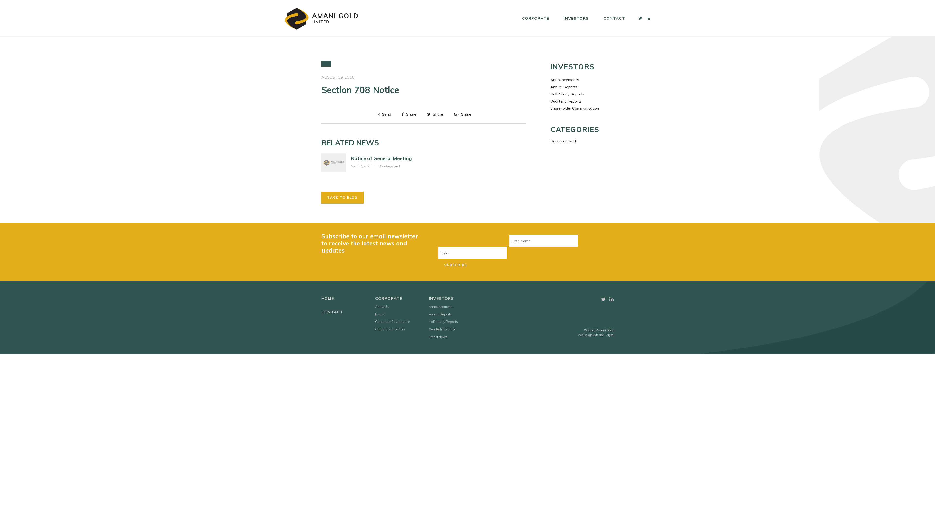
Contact (614, 18)
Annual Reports (564, 87)
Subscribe (455, 265)
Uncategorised (389, 166)
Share (410, 114)
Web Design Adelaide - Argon (596, 335)
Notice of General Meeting (381, 158)
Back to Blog (342, 197)
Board (379, 314)
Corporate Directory (390, 329)
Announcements (564, 79)
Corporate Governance (392, 322)
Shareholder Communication (574, 108)
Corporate (535, 18)
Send (386, 114)
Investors (576, 18)
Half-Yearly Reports (567, 94)
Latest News (438, 337)
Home (327, 298)
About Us (382, 307)
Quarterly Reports (566, 101)
